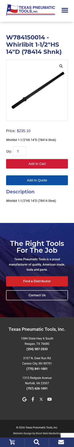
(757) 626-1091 (37, 388)
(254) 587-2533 (37, 349)
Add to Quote (37, 180)
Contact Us (37, 295)
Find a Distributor (37, 281)
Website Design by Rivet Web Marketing (37, 433)
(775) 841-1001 (37, 369)
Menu (65, 10)
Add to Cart (37, 164)
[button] (61, 66)
